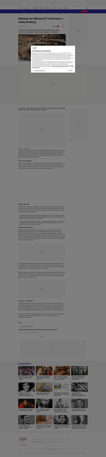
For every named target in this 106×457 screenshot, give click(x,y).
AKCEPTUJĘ (70, 70)
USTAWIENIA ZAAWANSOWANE (39, 70)
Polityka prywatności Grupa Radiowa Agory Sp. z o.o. (61, 66)
